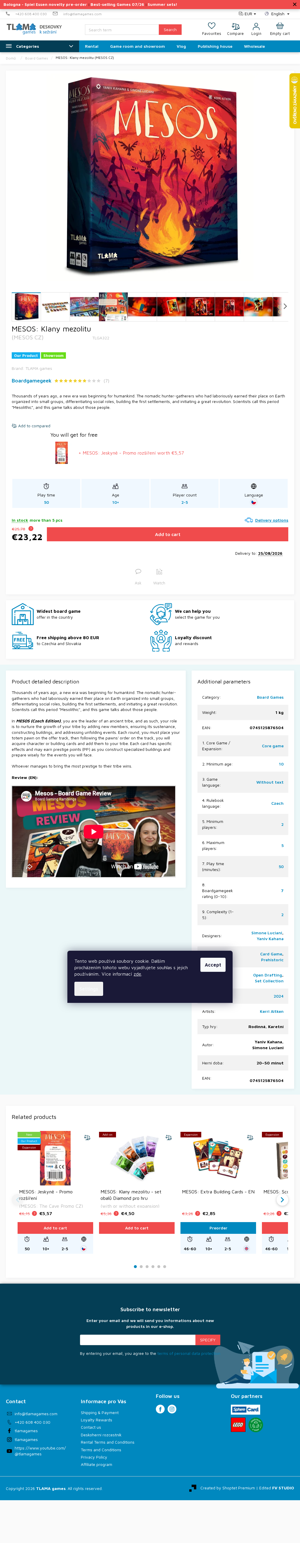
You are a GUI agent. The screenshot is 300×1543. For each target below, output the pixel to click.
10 (281, 763)
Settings (88, 988)
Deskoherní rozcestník (101, 1434)
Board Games (270, 697)
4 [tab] (153, 1266)
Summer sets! (162, 4)
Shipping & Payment (100, 1412)
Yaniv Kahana (270, 938)
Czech (277, 803)
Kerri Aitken (272, 1011)
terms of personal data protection (188, 1353)
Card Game (271, 953)
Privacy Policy (94, 1456)
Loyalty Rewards (96, 1419)
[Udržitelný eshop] (255, 1425)
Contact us (91, 1427)
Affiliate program (96, 1464)
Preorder (218, 1227)
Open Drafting (267, 974)
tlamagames (26, 1430)
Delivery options (271, 520)
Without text (270, 782)
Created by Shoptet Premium (227, 1487)
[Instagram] (172, 1409)
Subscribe (207, 1340)
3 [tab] (147, 1266)
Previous (17, 1200)
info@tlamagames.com (36, 1413)
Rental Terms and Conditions (107, 1442)
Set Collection (269, 980)
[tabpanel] (55, 1192)
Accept (213, 964)
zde (137, 974)
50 (281, 866)
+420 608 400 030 (32, 1422)
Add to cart (167, 534)
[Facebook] (160, 1409)
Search (170, 29)
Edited (276, 1487)
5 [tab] (159, 1266)
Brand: (32, 368)
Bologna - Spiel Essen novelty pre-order (45, 4)
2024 (279, 995)
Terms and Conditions (101, 1449)
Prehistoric (272, 959)
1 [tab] (135, 1266)
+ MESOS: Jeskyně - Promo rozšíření (131, 452)
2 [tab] (141, 1266)
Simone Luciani (266, 932)
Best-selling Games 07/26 (117, 4)
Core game (273, 745)
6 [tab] (164, 1266)
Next (282, 1200)
